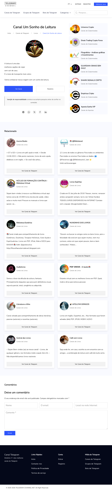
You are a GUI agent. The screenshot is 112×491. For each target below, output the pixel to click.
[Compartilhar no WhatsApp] (29, 112)
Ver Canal (18, 89)
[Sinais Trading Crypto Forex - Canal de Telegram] (75, 42)
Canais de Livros (22, 145)
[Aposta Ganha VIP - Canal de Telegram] (75, 108)
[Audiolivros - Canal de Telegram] (11, 268)
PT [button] (69, 4)
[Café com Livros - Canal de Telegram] (64, 339)
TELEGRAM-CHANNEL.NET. (25, 488)
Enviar (10, 433)
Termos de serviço (38, 473)
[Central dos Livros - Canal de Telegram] (11, 339)
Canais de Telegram (12, 13)
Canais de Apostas (87, 110)
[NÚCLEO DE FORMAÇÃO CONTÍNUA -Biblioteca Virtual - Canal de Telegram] (11, 183)
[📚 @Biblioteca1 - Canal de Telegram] (64, 143)
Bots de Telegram (50, 13)
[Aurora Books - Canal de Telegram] (11, 143)
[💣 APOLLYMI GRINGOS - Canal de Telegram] (64, 306)
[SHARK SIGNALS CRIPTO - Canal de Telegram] (75, 82)
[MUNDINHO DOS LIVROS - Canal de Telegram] (64, 224)
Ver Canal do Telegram (29, 171)
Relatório (50, 89)
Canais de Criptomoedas (89, 31)
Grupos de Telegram (31, 13)
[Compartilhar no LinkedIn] (46, 112)
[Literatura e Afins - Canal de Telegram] (11, 306)
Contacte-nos (36, 464)
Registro (87, 4)
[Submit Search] (76, 13)
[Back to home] (10, 4)
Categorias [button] (64, 13)
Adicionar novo (101, 4)
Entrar (78, 4)
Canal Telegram (11, 454)
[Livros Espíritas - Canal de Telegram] (64, 183)
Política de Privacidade (40, 468)
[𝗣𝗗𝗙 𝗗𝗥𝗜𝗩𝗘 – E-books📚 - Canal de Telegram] (64, 268)
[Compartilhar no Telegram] (23, 112)
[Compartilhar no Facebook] (40, 112)
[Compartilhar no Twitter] (34, 112)
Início (33, 459)
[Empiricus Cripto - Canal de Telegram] (75, 95)
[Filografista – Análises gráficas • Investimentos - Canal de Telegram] (75, 55)
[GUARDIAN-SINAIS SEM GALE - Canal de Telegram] (75, 68)
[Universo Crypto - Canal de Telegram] (75, 29)
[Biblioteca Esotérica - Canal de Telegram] (11, 224)
